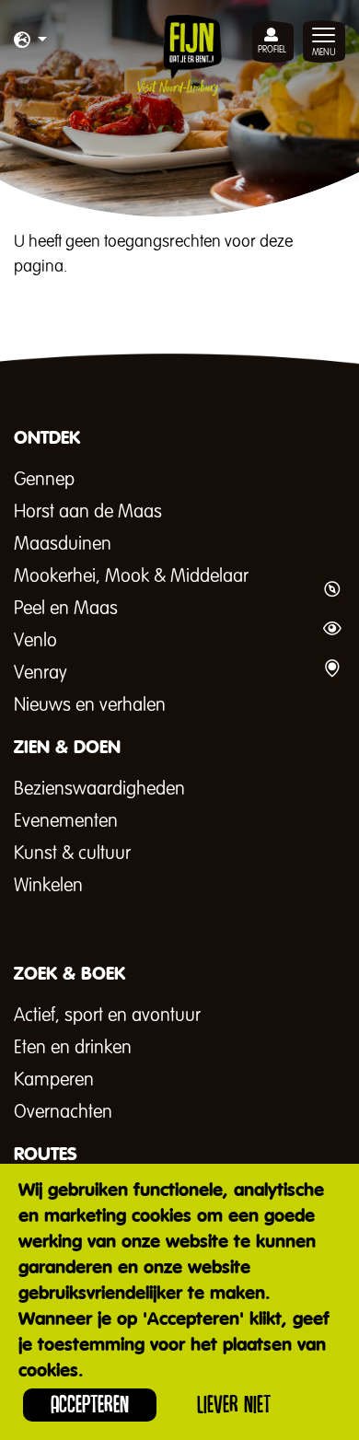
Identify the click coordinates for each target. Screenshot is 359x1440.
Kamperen (54, 1080)
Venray (40, 673)
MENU (324, 52)
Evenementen (66, 821)
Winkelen (48, 886)
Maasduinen (62, 544)
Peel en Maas (66, 608)
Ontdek (331, 589)
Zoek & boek (331, 668)
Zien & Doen (331, 629)
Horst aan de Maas (88, 512)
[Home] (179, 55)
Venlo (35, 641)
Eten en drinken (73, 1048)
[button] (30, 41)
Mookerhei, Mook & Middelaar (131, 576)
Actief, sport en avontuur (107, 1015)
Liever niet (234, 1404)
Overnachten (63, 1112)
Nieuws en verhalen (90, 705)
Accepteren (90, 1404)
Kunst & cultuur (72, 853)
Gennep (44, 479)
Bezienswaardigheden (99, 789)
